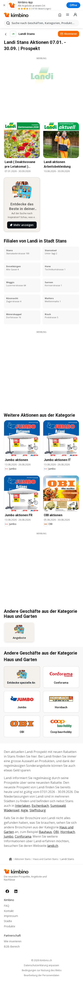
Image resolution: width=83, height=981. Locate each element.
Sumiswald (58, 806)
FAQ (6, 905)
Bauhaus (45, 832)
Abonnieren (70, 33)
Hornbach (67, 832)
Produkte (9, 926)
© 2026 (41, 960)
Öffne (73, 5)
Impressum (11, 916)
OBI (56, 832)
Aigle (24, 810)
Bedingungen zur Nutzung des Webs (41, 970)
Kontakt (9, 911)
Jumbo (8, 836)
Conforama (23, 836)
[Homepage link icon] (10, 859)
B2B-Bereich (12, 946)
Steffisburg (38, 810)
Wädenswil (11, 810)
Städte (8, 921)
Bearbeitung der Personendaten (41, 975)
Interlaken (22, 806)
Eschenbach (40, 806)
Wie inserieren (12, 941)
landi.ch (52, 846)
